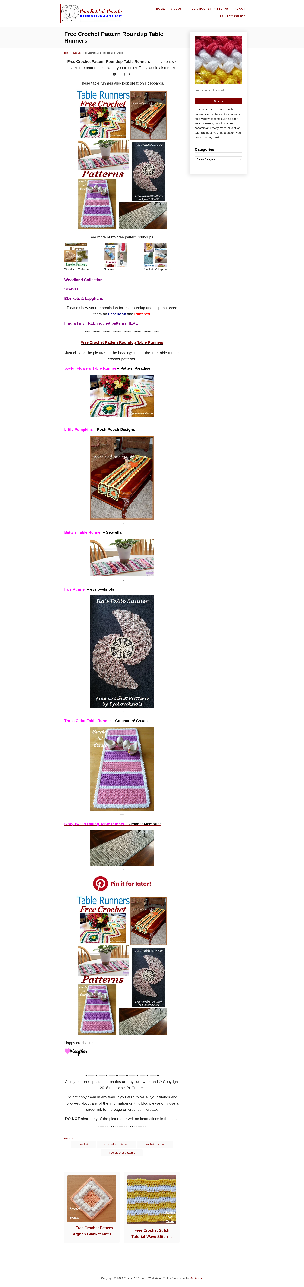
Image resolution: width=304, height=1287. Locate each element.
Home (67, 53)
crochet (83, 1144)
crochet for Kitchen (116, 1144)
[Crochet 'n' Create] (91, 13)
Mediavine (196, 1278)
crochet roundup (155, 1144)
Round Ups (76, 53)
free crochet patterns (122, 1152)
